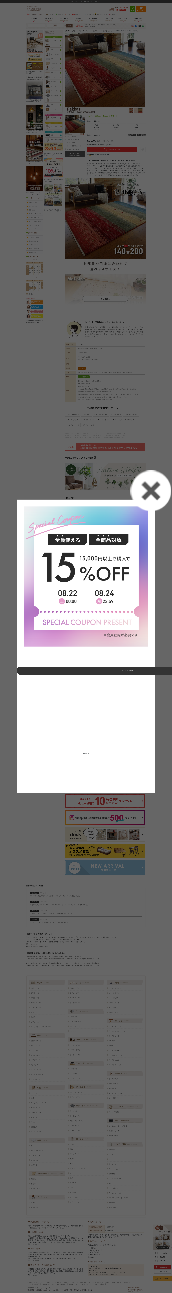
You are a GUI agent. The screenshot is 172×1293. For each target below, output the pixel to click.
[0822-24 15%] (86, 577)
